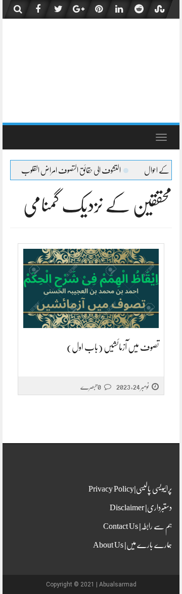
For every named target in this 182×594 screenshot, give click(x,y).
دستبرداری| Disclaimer (141, 507)
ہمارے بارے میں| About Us (132, 545)
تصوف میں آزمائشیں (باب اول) (113, 347)
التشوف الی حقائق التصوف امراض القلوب (80, 170)
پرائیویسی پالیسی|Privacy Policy (130, 489)
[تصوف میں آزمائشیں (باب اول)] (91, 289)
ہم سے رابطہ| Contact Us (137, 526)
